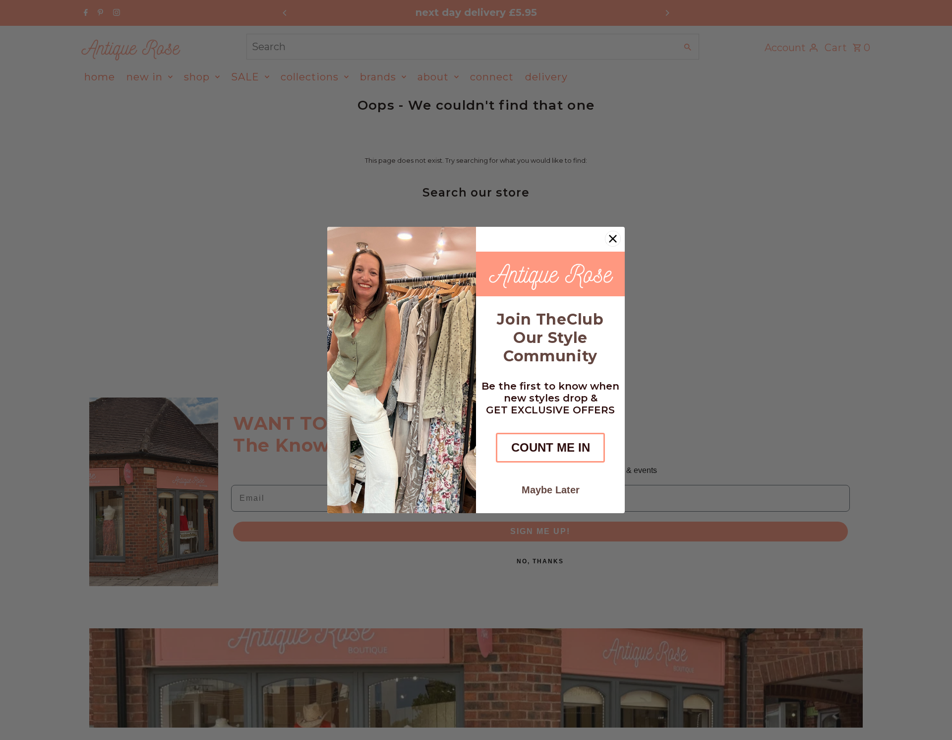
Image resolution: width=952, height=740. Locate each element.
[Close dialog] (613, 239)
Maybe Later (551, 489)
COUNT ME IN (550, 447)
